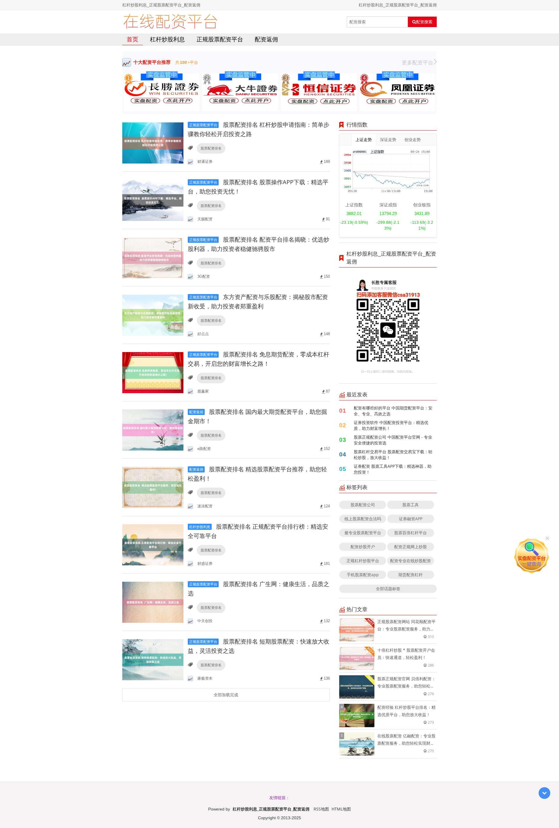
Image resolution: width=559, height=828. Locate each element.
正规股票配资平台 (220, 39)
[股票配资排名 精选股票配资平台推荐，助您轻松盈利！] (152, 487)
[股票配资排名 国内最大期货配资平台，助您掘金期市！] (152, 429)
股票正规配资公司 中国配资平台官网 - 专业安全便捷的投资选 (393, 440)
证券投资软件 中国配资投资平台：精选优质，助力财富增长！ (391, 425)
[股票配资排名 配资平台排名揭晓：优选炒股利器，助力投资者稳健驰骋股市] (152, 257)
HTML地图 (341, 809)
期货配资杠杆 (410, 574)
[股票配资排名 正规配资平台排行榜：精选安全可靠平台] (152, 544)
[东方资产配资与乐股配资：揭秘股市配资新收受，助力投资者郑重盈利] (152, 314)
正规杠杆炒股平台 (362, 560)
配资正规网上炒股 (410, 546)
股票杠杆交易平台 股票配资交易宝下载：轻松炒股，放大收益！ (393, 454)
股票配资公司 (363, 504)
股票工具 (410, 504)
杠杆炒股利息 (167, 39)
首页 (132, 39)
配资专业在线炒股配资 (410, 560)
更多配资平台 (417, 62)
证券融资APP (410, 518)
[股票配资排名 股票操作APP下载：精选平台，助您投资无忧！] (152, 200)
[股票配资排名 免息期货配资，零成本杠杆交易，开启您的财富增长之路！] (152, 372)
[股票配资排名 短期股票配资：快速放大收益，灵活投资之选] (152, 659)
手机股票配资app (363, 574)
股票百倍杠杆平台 (410, 532)
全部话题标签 (388, 588)
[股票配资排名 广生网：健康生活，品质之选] (152, 601)
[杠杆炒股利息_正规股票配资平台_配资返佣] (170, 22)
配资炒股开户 (363, 546)
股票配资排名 (211, 148)
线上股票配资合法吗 (362, 518)
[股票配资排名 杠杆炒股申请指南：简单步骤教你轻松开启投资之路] (152, 142)
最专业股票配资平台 (362, 532)
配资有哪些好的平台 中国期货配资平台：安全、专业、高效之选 (393, 410)
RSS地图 (321, 809)
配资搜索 (424, 22)
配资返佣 (266, 39)
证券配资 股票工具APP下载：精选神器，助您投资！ (392, 469)
